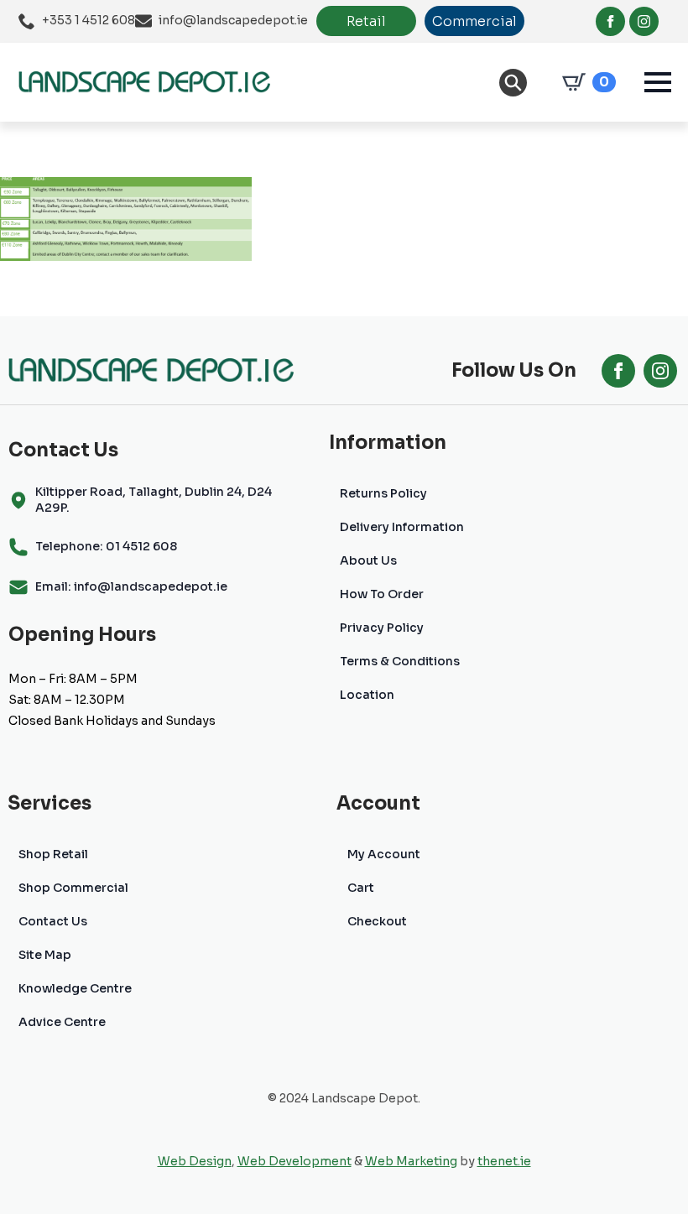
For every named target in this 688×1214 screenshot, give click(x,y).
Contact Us (52, 921)
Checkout (377, 921)
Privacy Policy (382, 627)
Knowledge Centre (75, 988)
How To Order (382, 594)
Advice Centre (62, 1021)
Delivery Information (402, 526)
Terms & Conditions (400, 661)
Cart (360, 887)
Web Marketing (411, 1161)
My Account (383, 854)
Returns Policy (383, 493)
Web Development (294, 1161)
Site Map (44, 954)
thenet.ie (504, 1161)
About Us (368, 560)
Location (367, 694)
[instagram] (644, 21)
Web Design (195, 1161)
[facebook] (610, 21)
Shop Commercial (73, 887)
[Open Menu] (657, 82)
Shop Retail (53, 854)
